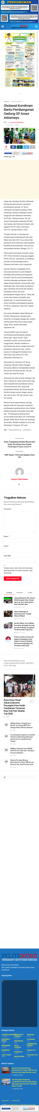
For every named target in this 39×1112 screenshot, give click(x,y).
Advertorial (5, 1100)
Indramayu (27, 430)
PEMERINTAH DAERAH (32, 1044)
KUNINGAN (18, 1052)
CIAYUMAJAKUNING (16, 101)
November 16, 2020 (12, 125)
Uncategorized (32, 1055)
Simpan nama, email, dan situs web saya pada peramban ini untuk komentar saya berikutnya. (18, 570)
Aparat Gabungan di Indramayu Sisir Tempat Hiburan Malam (22, 614)
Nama (6, 536)
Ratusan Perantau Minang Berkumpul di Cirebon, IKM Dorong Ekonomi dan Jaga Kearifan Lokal (22, 762)
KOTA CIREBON (17, 1046)
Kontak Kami (16, 1100)
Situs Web (7, 556)
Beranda (6, 101)
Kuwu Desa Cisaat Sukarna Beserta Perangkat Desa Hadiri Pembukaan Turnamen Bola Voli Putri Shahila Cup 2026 (14, 707)
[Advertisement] (19, 179)
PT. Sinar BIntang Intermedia (27, 1105)
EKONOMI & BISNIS (6, 1040)
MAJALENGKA (19, 1056)
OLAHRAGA (31, 1039)
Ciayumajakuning (15, 430)
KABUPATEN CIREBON (18, 1035)
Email (6, 546)
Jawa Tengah (6, 1055)
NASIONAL (30, 1035)
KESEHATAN (18, 1041)
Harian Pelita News (17, 122)
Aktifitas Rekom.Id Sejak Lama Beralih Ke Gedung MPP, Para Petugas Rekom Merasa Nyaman (21, 725)
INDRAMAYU (6, 1045)
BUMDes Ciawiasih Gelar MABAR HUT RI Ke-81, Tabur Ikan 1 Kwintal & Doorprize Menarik (22, 751)
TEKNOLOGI (31, 1050)
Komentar (8, 509)
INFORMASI (6, 1050)
